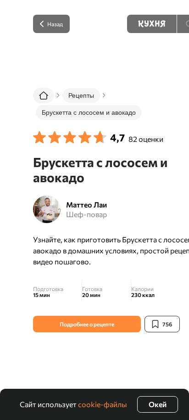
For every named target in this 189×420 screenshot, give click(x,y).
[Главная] (43, 95)
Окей (158, 404)
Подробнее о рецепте (87, 324)
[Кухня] (152, 24)
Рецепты (81, 95)
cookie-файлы (102, 404)
